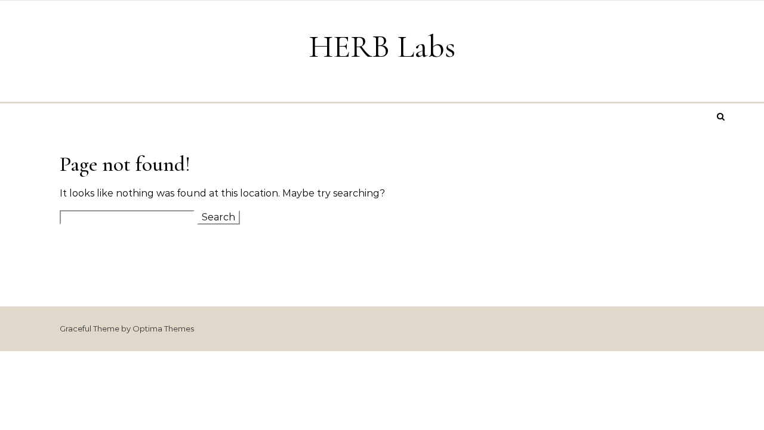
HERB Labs (382, 46)
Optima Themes (163, 328)
